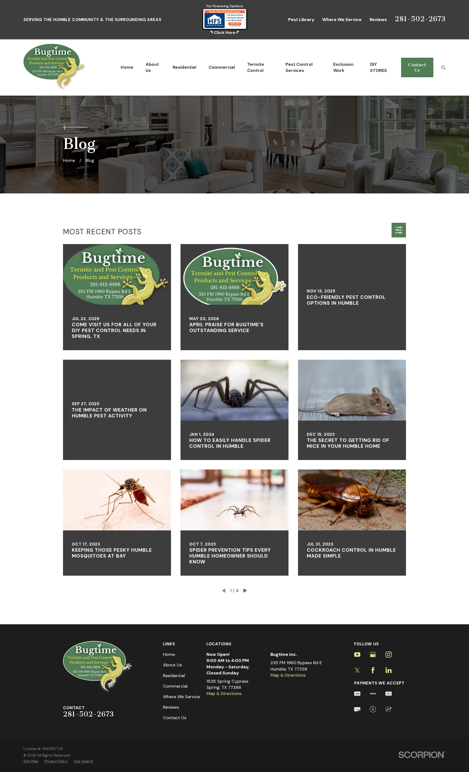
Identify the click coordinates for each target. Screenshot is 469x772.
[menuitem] (30, 761)
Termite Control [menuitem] (255, 67)
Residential (174, 676)
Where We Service (342, 19)
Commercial (175, 686)
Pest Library (301, 19)
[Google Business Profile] (373, 654)
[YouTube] (357, 654)
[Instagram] (388, 654)
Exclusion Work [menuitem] (343, 67)
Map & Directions (224, 693)
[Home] (54, 67)
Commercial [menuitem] (222, 67)
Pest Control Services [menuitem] (299, 67)
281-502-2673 (420, 19)
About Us (172, 665)
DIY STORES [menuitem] (378, 67)
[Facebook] (373, 670)
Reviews (378, 19)
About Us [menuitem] (152, 67)
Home (169, 654)
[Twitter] (357, 670)
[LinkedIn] (388, 670)
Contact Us (417, 67)
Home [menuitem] (127, 67)
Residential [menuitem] (184, 67)
